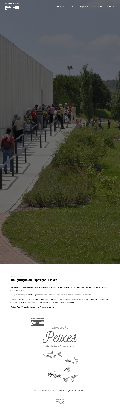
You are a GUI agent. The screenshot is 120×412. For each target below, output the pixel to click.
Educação (98, 7)
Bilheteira (111, 7)
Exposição (84, 7)
